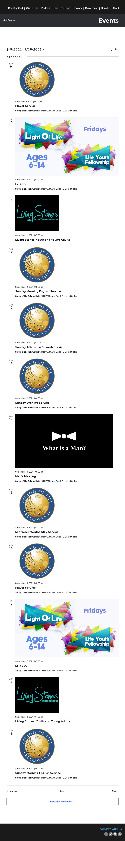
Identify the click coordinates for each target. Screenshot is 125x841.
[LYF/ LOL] (67, 146)
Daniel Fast (91, 8)
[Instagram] (115, 834)
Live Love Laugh (62, 8)
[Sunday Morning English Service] (67, 265)
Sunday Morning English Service (38, 291)
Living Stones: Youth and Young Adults (42, 239)
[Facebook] (106, 834)
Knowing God (15, 8)
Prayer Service (25, 106)
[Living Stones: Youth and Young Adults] (67, 213)
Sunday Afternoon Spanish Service (39, 347)
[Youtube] (120, 834)
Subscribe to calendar (61, 801)
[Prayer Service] (67, 80)
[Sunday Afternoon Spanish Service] (67, 321)
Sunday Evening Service (32, 402)
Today (62, 791)
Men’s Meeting (25, 476)
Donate (105, 8)
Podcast (45, 8)
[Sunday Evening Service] (67, 376)
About (115, 8)
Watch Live (32, 8)
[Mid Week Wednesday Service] (67, 505)
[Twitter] (111, 834)
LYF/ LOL (21, 184)
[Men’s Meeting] (67, 441)
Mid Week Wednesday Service (37, 532)
